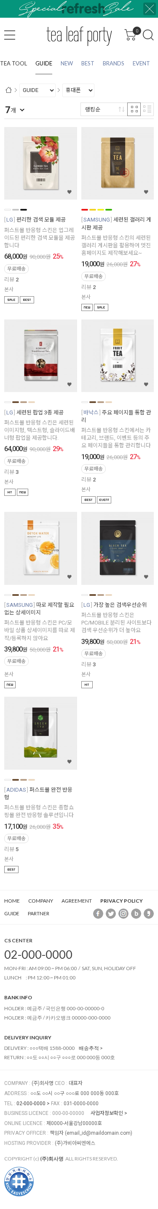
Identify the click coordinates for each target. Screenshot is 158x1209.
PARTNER (38, 913)
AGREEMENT (77, 901)
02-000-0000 (38, 954)
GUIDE (11, 913)
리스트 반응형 (147, 109)
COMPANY (40, 901)
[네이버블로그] (136, 913)
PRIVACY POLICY (121, 901)
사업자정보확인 (107, 1113)
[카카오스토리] (149, 913)
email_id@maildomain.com (99, 1133)
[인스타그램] (123, 913)
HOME (12, 901)
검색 (148, 35)
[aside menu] (9, 35)
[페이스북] (98, 913)
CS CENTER (18, 940)
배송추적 (89, 1048)
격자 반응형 (134, 109)
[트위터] (111, 913)
